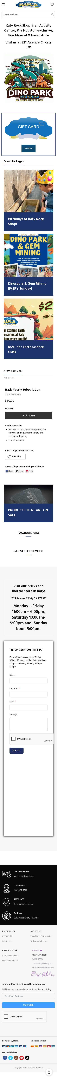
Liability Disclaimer (10, 955)
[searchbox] (28, 14)
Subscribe (28, 1005)
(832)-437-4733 (20, 890)
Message (13, 714)
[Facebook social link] (5, 1058)
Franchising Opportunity (41, 936)
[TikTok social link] (27, 1058)
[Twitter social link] (10, 1058)
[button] (52, 4)
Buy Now (28, 148)
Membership (7, 936)
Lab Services (7, 941)
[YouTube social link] (21, 1058)
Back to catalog (13, 394)
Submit (16, 751)
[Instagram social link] (16, 1058)
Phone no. (14, 688)
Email (12, 701)
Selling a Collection (39, 941)
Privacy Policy (44, 989)
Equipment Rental (10, 960)
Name (12, 675)
